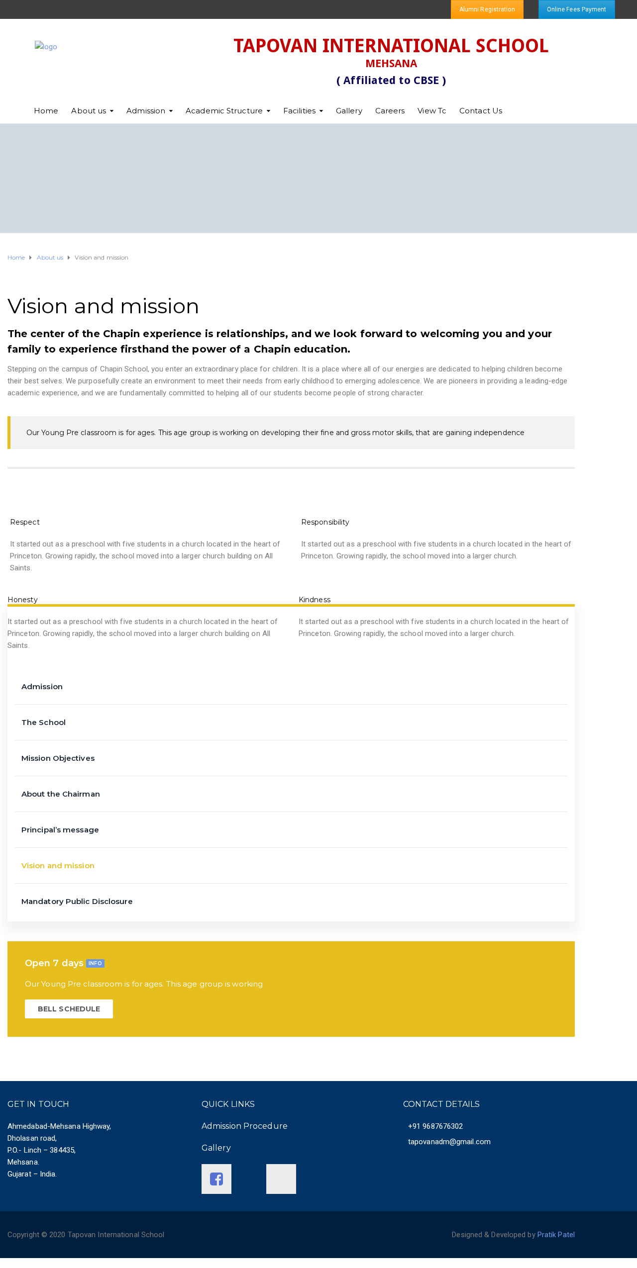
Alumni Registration (487, 9)
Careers (390, 110)
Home (46, 110)
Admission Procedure (245, 1126)
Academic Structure (224, 110)
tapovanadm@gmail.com (449, 1141)
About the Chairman (60, 794)
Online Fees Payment (577, 9)
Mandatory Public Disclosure (77, 901)
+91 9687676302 (435, 1126)
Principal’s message (60, 829)
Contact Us (480, 110)
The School (43, 722)
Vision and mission (58, 865)
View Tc (432, 110)
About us (88, 110)
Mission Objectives (58, 758)
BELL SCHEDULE (69, 1008)
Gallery (349, 110)
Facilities (299, 110)
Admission (145, 110)
